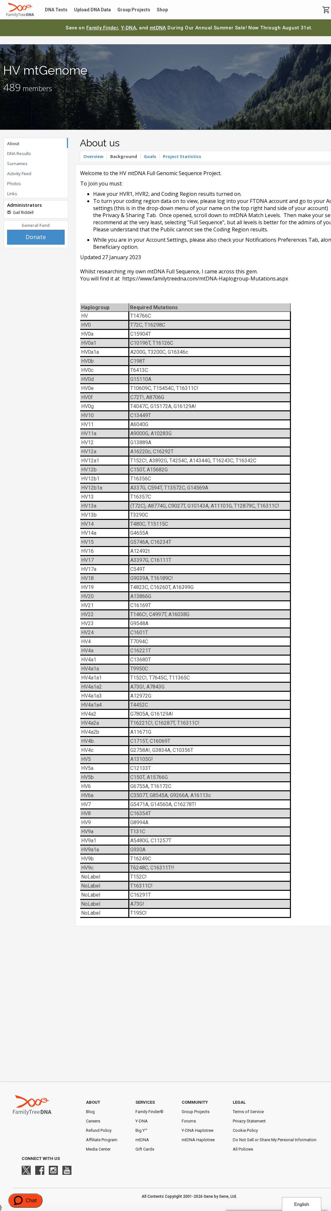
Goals (150, 156)
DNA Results (19, 153)
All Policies (243, 1149)
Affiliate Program (101, 1140)
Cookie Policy (245, 1130)
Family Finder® (149, 1112)
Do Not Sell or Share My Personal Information (274, 1140)
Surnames (17, 163)
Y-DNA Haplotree (197, 1130)
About (13, 143)
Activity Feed (19, 173)
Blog (90, 1112)
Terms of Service (248, 1112)
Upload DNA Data (92, 9)
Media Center (98, 1149)
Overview (93, 156)
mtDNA (158, 28)
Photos (14, 183)
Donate (36, 237)
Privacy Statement (249, 1121)
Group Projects (133, 9)
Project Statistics (182, 156)
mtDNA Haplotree (198, 1140)
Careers (93, 1121)
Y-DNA (128, 28)
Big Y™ (141, 1130)
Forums (189, 1121)
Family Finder (102, 28)
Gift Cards (144, 1149)
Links (12, 193)
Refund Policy (99, 1130)
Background (123, 156)
